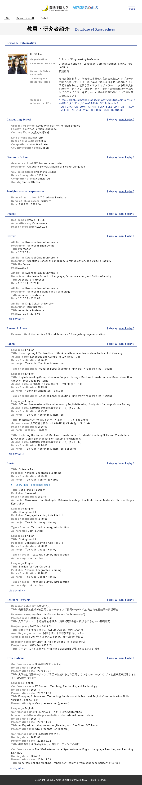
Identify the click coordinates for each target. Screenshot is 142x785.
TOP (7, 18)
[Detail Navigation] (132, 7)
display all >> (17, 319)
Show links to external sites (32, 484)
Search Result (25, 18)
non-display (125, 119)
